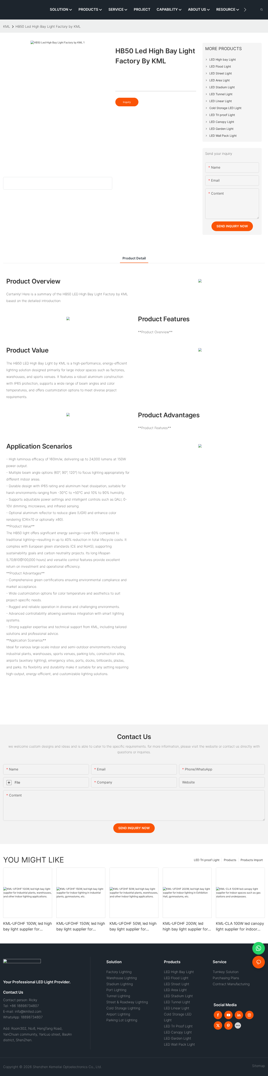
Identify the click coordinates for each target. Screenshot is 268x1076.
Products (230, 860)
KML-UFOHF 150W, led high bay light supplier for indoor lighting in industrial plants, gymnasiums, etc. (80, 926)
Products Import (252, 860)
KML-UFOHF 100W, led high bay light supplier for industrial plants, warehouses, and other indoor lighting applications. (27, 926)
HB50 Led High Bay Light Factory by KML (48, 26)
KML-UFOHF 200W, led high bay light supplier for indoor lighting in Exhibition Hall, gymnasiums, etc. (187, 926)
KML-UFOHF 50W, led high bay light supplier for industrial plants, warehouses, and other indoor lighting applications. (133, 926)
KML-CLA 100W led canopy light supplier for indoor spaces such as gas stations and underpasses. (240, 926)
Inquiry (127, 102)
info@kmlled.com (28, 1011)
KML (6, 26)
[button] (245, 10)
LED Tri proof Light (206, 860)
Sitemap (257, 1066)
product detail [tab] (134, 258)
